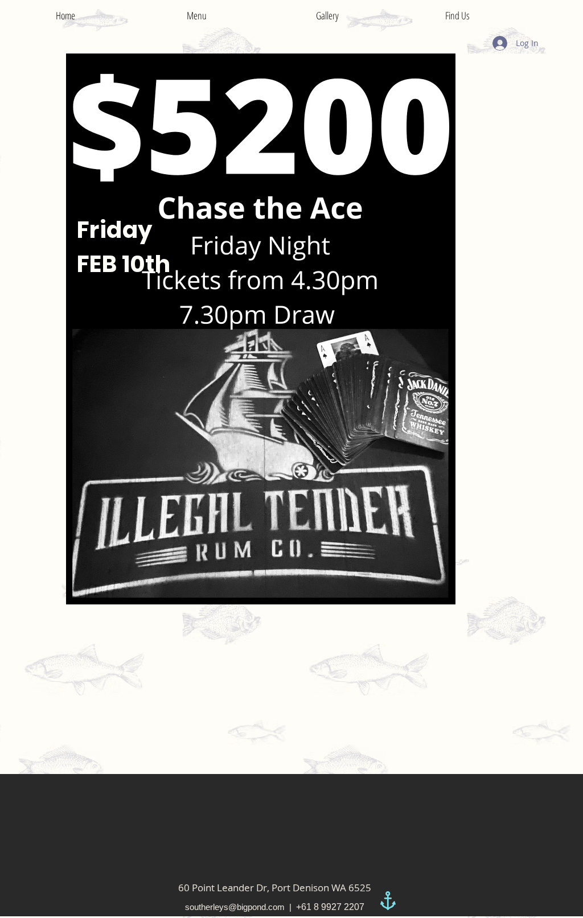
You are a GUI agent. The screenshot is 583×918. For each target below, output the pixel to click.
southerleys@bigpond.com (235, 907)
